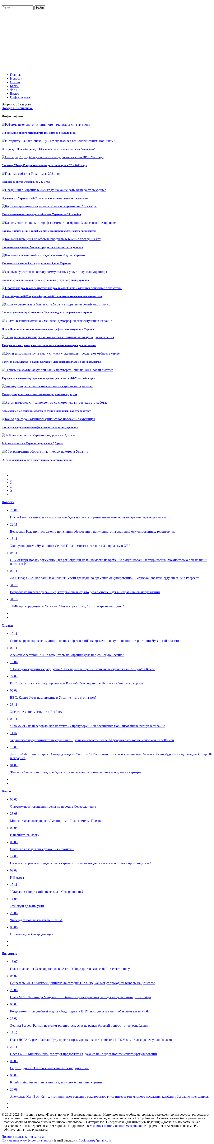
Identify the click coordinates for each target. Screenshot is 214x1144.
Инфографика (20, 97)
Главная (15, 74)
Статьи (15, 82)
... (11, 486)
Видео (14, 93)
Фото (14, 89)
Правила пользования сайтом (23, 1136)
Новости (16, 78)
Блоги (14, 86)
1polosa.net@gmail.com (95, 1140)
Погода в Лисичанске (17, 108)
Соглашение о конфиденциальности (27, 1140)
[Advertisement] (107, 40)
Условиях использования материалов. (116, 1126)
